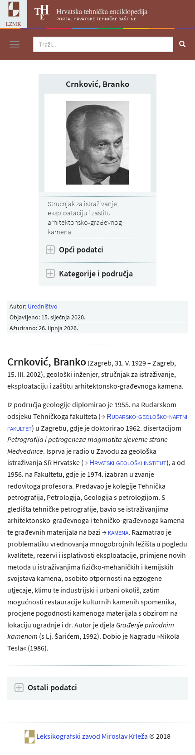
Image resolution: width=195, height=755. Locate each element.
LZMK (13, 23)
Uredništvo (43, 306)
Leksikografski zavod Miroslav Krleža (92, 736)
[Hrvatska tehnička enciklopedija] (38, 16)
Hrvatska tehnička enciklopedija (101, 11)
